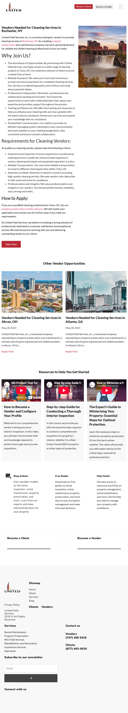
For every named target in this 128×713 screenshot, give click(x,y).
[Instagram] (21, 697)
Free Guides (61, 476)
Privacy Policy (12, 605)
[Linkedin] (28, 697)
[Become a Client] (49, 545)
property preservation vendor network (22, 208)
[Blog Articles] (8, 476)
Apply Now (8, 351)
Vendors (47, 607)
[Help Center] (91, 476)
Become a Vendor (89, 538)
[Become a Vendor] (119, 545)
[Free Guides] (50, 476)
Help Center (103, 476)
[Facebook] (7, 697)
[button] (121, 6)
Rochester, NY (29, 40)
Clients (33, 607)
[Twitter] (14, 697)
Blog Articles (21, 476)
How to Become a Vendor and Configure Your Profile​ (20, 411)
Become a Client (18, 538)
